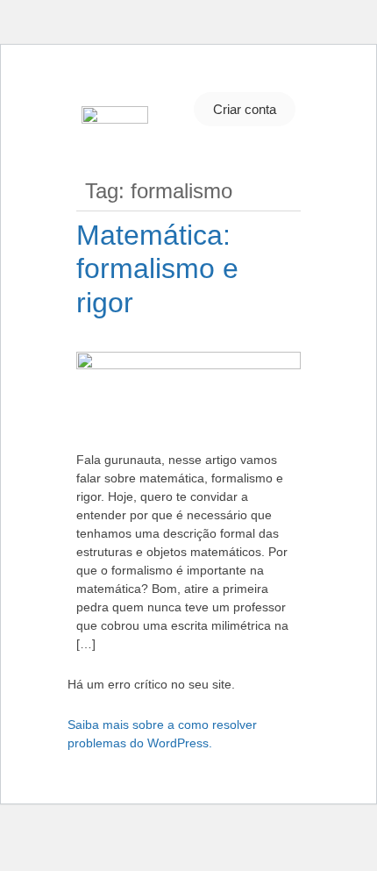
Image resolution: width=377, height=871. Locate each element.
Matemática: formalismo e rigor (157, 268)
